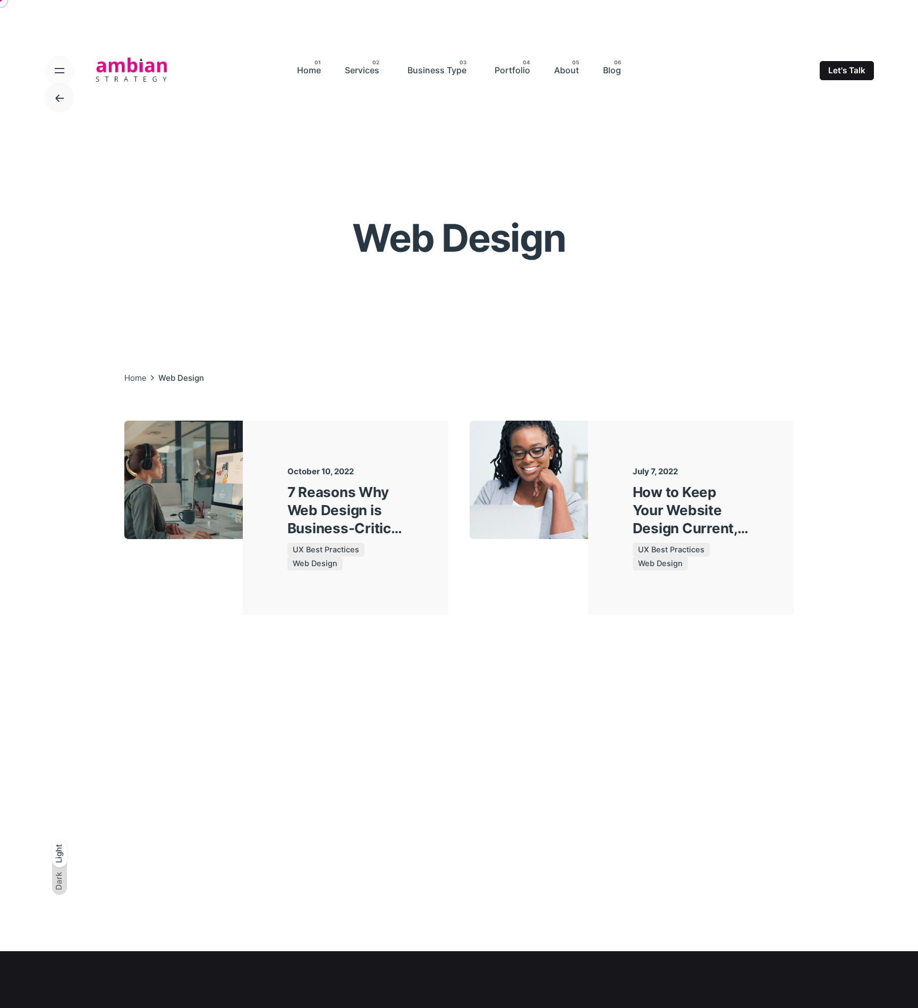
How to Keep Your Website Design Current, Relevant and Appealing (685, 528)
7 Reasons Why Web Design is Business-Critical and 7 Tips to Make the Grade (345, 528)
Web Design (315, 563)
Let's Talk (846, 70)
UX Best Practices (326, 549)
